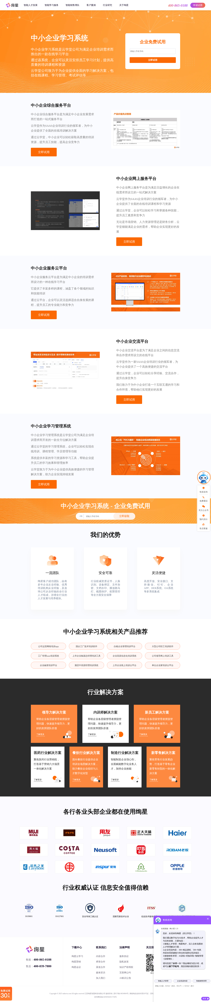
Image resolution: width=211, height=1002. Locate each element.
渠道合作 (100, 967)
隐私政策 (124, 961)
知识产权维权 (126, 967)
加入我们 (100, 978)
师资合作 (100, 961)
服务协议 (124, 956)
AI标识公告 (125, 978)
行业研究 (107, 5)
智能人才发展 (30, 5)
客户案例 (91, 5)
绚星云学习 (77, 956)
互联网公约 (125, 972)
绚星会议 (76, 967)
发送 (204, 999)
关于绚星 (123, 5)
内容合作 (100, 956)
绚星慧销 (76, 961)
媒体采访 (100, 972)
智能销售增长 (72, 5)
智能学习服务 (51, 5)
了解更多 (40, 734)
